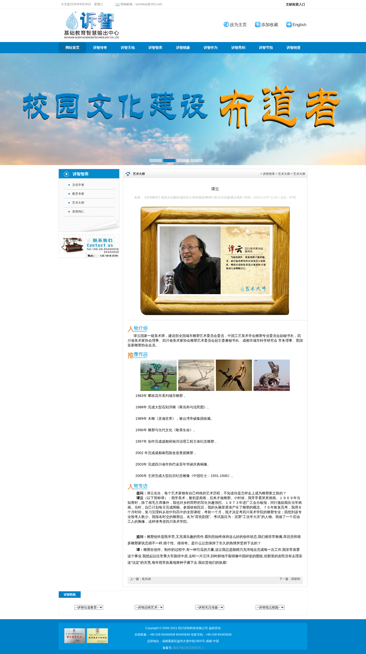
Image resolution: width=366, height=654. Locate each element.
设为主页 (238, 24)
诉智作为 (211, 47)
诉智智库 (155, 47)
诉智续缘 (183, 47)
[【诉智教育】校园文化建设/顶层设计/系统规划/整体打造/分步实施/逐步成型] (91, 11)
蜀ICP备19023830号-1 (188, 648)
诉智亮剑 (238, 47)
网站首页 (72, 47)
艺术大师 (78, 202)
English (299, 24)
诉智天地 (128, 47)
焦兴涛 (146, 579)
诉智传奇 (100, 47)
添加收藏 (269, 24)
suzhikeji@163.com (148, 4)
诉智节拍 (266, 47)
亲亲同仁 (78, 211)
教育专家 (78, 193)
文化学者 (78, 185)
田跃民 (295, 579)
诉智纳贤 (294, 47)
